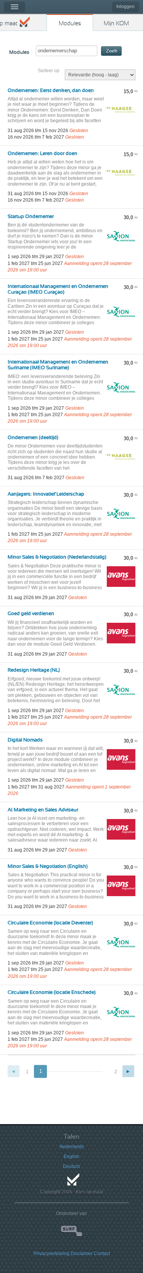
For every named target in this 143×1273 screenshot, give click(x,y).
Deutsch (71, 1166)
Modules (70, 23)
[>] (128, 1071)
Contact (102, 1253)
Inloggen (125, 6)
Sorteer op (48, 70)
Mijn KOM (116, 23)
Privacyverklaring (51, 1253)
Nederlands (71, 1146)
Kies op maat (9, 23)
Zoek (111, 51)
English (71, 1156)
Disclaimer (82, 1253)
